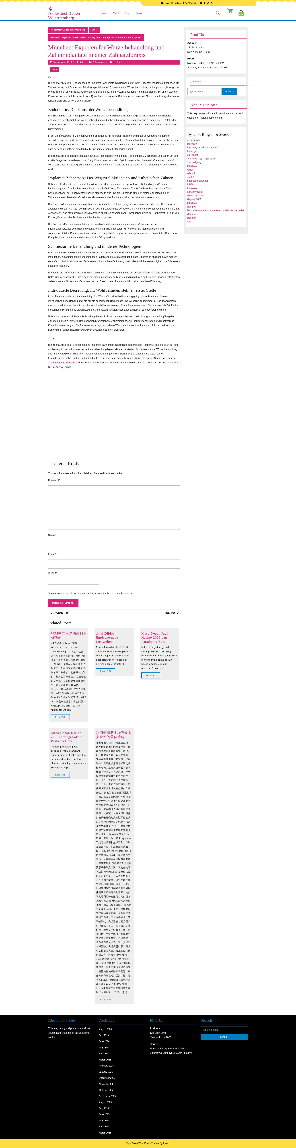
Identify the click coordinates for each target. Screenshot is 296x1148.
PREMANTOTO (196, 195)
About (116, 13)
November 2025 (107, 1084)
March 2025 (105, 1132)
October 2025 (106, 1090)
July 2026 (104, 1035)
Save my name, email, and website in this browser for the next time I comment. (90, 593)
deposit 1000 (194, 199)
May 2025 (104, 1120)
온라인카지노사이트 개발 (201, 158)
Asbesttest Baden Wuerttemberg (64, 15)
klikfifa (190, 184)
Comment (54, 480)
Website (52, 573)
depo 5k (191, 214)
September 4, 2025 (62, 62)
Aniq (82, 62)
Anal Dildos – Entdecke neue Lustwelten (107, 637)
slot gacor (192, 155)
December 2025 (107, 1078)
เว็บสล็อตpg (193, 140)
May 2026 (104, 1047)
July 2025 (104, 1108)
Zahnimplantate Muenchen (62, 362)
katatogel (192, 151)
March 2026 (105, 1059)
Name (52, 535)
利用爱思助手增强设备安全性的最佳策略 (114, 735)
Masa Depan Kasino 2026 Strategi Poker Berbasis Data (66, 737)
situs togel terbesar (197, 180)
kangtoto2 (192, 166)
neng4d (191, 206)
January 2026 (106, 1072)
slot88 (190, 177)
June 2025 (104, 1114)
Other (94, 29)
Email (52, 554)
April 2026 (104, 1053)
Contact (139, 13)
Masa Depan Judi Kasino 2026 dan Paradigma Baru (154, 637)
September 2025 (107, 1096)
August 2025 (105, 1102)
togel (190, 169)
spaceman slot (195, 192)
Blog (127, 13)
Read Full (62, 718)
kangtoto (192, 188)
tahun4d (191, 173)
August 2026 (105, 1029)
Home (104, 13)
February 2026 (106, 1065)
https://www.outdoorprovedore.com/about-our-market (215, 210)
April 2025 (104, 1126)
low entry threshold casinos (202, 147)
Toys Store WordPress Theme (142, 1143)
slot (189, 221)
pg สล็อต (192, 143)
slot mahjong (194, 162)
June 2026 (104, 1041)
